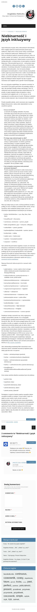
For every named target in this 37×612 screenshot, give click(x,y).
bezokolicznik (9, 574)
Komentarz (10, 493)
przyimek (26, 589)
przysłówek (18, 592)
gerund (13, 582)
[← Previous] (3, 427)
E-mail (20, 6)
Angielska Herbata (21, 31)
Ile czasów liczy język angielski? (16, 543)
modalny (24, 582)
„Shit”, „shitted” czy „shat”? (21, 547)
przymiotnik (8, 593)
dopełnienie (29, 578)
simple (19, 596)
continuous (20, 574)
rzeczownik (9, 422)
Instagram (17, 6)
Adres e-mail (10, 516)
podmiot (15, 586)
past (29, 581)
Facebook (14, 6)
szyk (5, 599)
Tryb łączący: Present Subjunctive (17, 555)
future (6, 581)
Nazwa (8, 510)
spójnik (26, 596)
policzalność (24, 585)
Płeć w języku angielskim (14, 342)
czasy (20, 577)
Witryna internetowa (13, 522)
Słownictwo (31, 419)
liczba (18, 582)
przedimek (17, 589)
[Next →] (34, 427)
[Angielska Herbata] (18, 19)
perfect (7, 585)
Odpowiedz (32, 442)
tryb (10, 599)
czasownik (9, 577)
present (7, 589)
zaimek (16, 422)
